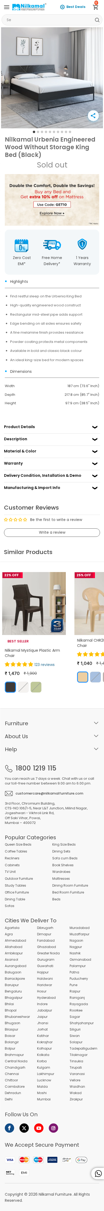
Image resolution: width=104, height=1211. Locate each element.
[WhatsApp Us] (97, 1173)
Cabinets (12, 865)
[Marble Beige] (82, 677)
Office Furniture (17, 892)
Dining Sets (61, 851)
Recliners (12, 858)
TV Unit (10, 872)
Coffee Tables (16, 851)
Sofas (9, 906)
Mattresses (61, 879)
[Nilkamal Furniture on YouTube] (38, 1128)
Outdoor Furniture (19, 879)
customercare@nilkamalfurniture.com (49, 793)
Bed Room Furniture (68, 892)
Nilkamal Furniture (55, 1194)
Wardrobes (61, 872)
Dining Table (15, 899)
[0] (97, 8)
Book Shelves (63, 865)
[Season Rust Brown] (10, 687)
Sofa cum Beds (65, 858)
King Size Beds (64, 844)
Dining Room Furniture (70, 885)
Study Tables (15, 885)
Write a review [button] (52, 532)
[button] (19, 664)
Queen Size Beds (18, 844)
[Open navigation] (7, 7)
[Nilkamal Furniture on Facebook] (9, 1128)
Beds (56, 899)
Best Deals (75, 6)
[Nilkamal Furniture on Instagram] (53, 1128)
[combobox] (52, 19)
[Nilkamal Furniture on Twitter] (24, 1128)
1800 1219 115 (35, 768)
